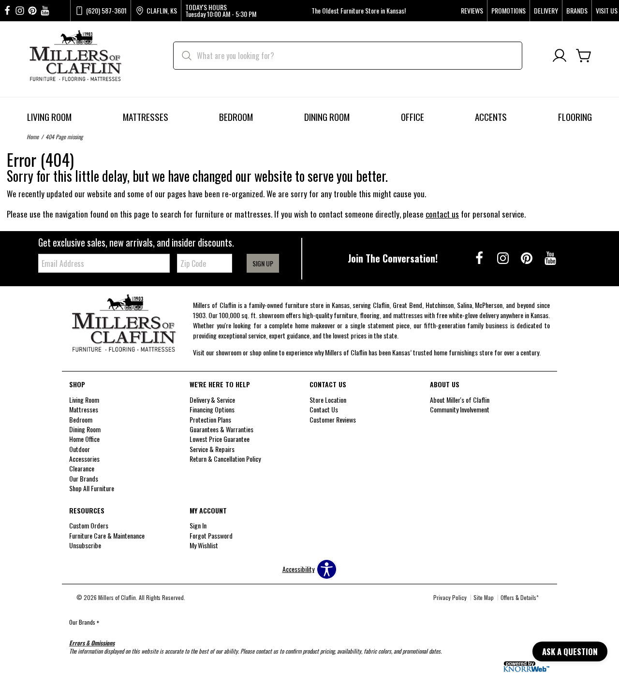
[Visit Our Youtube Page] (550, 257)
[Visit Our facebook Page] (7, 11)
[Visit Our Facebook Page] (480, 257)
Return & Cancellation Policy (225, 459)
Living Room (49, 117)
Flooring (575, 117)
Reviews (472, 10)
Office (412, 117)
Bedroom (236, 117)
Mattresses (145, 117)
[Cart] (583, 55)
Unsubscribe (85, 545)
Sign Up (262, 263)
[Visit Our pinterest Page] (32, 11)
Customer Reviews (333, 419)
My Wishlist (204, 545)
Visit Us (607, 10)
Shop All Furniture (91, 488)
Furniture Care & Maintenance (107, 535)
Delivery (546, 10)
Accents (491, 117)
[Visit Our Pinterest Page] (527, 257)
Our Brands (84, 622)
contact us (442, 214)
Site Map (483, 597)
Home (33, 136)
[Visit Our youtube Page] (45, 11)
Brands (577, 10)
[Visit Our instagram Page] (20, 11)
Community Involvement (459, 409)
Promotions (508, 10)
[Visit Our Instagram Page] (503, 257)
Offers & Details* (520, 597)
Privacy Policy (450, 597)
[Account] (559, 55)
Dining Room (327, 117)
